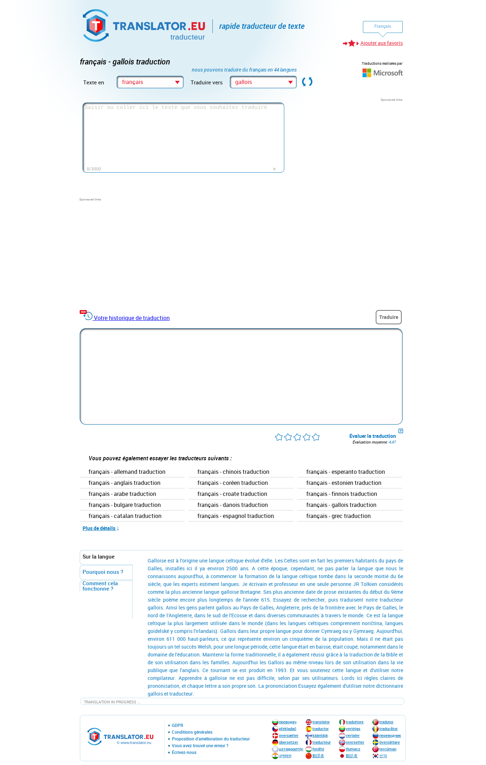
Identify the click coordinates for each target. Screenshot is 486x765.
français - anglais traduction (124, 483)
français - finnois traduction (341, 494)
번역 (383, 755)
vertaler (353, 735)
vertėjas (353, 728)
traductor (320, 728)
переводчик (390, 735)
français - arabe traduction (122, 494)
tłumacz (353, 748)
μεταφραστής (291, 748)
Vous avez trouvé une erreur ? (200, 745)
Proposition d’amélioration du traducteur (211, 739)
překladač (287, 728)
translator (321, 721)
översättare (389, 742)
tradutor (386, 721)
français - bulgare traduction (125, 505)
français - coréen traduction (232, 483)
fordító (318, 748)
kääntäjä (320, 735)
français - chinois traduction (233, 472)
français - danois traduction (232, 505)
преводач (287, 721)
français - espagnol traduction (235, 516)
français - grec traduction (338, 516)
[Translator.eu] (144, 24)
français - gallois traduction (341, 505)
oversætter (289, 735)
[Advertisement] (349, 146)
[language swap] (307, 82)
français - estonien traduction (343, 483)
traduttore (355, 721)
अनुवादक (285, 755)
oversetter (355, 742)
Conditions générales (192, 732)
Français (382, 26)
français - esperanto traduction (345, 472)
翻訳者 (352, 755)
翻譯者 (318, 755)
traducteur (321, 742)
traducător (388, 728)
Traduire (388, 317)
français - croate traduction (232, 494)
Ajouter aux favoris (381, 43)
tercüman (387, 748)
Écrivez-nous (184, 752)
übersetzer (288, 742)
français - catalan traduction (125, 516)
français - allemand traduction (127, 472)
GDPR (177, 725)
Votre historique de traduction (132, 318)
